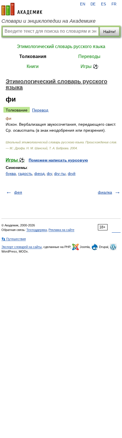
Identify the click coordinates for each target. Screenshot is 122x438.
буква (11, 173)
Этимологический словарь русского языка (61, 46)
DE (93, 4)
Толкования (32, 56)
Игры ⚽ (89, 66)
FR (114, 4)
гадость (25, 173)
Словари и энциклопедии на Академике (48, 21)
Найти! (109, 31)
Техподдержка (36, 230)
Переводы (89, 56)
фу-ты (60, 173)
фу (49, 173)
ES (103, 4)
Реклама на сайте (61, 230)
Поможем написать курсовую (58, 160)
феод (39, 173)
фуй (71, 173)
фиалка (105, 192)
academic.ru (21, 9)
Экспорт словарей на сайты (21, 247)
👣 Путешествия (13, 239)
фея (18, 192)
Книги (33, 66)
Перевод (40, 110)
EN (82, 4)
